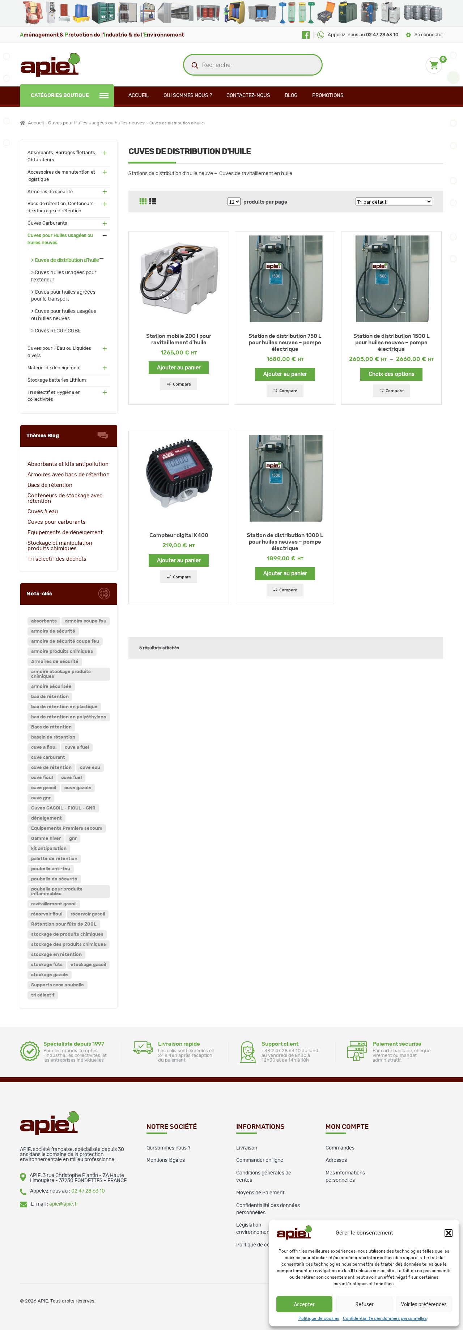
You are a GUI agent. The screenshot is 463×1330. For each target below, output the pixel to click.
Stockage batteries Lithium (56, 380)
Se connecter (429, 35)
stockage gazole (49, 975)
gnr (73, 838)
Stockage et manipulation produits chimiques (59, 545)
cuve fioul (42, 778)
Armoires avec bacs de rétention (68, 474)
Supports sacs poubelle (57, 985)
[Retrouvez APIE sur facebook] (306, 35)
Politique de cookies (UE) (264, 1245)
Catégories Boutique (60, 95)
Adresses (336, 1160)
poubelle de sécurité (54, 879)
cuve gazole (77, 788)
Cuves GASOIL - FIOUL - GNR (63, 808)
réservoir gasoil (88, 914)
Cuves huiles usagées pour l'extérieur (63, 276)
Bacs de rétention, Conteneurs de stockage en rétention (60, 207)
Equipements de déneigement (65, 532)
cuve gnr (41, 798)
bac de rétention (50, 696)
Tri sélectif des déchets (56, 559)
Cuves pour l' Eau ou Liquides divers (59, 352)
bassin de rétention (53, 737)
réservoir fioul (46, 914)
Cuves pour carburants (56, 522)
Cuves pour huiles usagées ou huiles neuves (63, 315)
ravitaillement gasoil (53, 904)
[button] (448, 1233)
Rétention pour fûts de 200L (64, 924)
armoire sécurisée (51, 686)
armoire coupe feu (85, 621)
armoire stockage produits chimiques (61, 674)
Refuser (364, 1304)
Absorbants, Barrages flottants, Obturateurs (61, 156)
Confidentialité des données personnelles (385, 1318)
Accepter (304, 1304)
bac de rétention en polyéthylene (68, 717)
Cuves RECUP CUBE (58, 330)
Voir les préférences (424, 1304)
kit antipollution (49, 848)
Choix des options (392, 374)
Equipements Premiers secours (66, 828)
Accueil (138, 95)
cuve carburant (48, 757)
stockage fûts (47, 965)
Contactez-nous (248, 95)
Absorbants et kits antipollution (68, 464)
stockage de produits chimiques (67, 934)
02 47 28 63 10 (88, 1191)
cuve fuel (71, 778)
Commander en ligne (259, 1160)
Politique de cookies (318, 1318)
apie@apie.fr (63, 1204)
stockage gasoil (88, 965)
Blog (291, 95)
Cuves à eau (42, 511)
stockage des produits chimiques (68, 944)
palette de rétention (54, 859)
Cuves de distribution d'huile (67, 260)
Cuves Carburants (47, 223)
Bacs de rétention (49, 485)
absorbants (44, 621)
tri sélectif (42, 995)
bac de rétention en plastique (64, 707)
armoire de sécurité (53, 631)
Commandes (340, 1148)
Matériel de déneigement (54, 368)
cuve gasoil (43, 788)
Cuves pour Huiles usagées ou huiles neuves (96, 123)
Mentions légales (165, 1160)
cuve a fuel (77, 747)
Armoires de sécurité (50, 192)
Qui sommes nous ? (187, 95)
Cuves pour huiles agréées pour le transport (63, 296)
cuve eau (90, 767)
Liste (152, 201)
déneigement (46, 818)
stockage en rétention (56, 954)
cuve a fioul (43, 747)
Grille (142, 201)
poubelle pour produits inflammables (56, 891)
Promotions (328, 95)
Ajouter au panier (179, 367)
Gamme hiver (46, 838)
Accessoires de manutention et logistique (61, 176)
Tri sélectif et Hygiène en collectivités (54, 396)
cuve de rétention (51, 767)
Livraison (246, 1148)
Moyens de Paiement (260, 1192)
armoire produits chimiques (62, 651)
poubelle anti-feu (50, 869)
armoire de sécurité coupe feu (65, 641)
